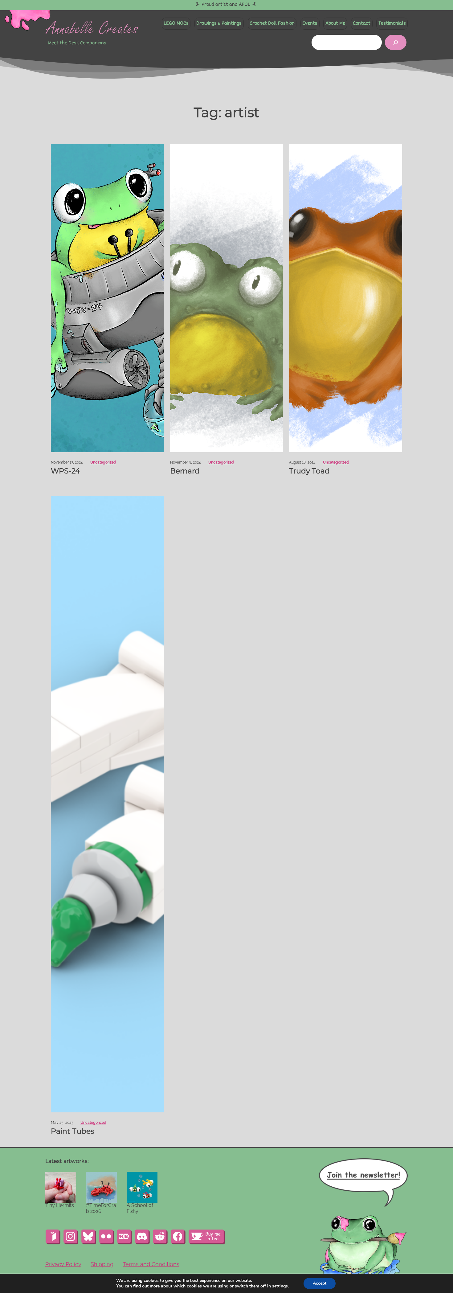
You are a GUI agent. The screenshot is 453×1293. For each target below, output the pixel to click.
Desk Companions (87, 43)
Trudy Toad (309, 471)
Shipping (102, 1264)
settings (280, 1286)
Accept (319, 1283)
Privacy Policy (63, 1264)
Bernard (185, 471)
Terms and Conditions (151, 1264)
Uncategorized (103, 462)
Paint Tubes (72, 1131)
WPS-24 (65, 471)
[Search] (395, 42)
